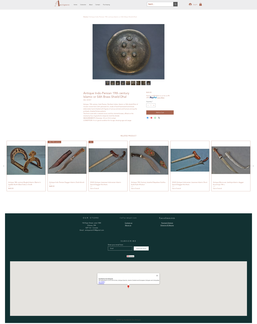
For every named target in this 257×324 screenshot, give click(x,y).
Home (85, 17)
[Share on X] (159, 118)
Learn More (160, 98)
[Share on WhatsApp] (155, 118)
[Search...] (175, 4)
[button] (200, 4)
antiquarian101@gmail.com (94, 230)
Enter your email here (115, 245)
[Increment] (154, 105)
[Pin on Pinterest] (151, 118)
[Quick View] (26, 160)
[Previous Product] (4, 166)
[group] (128, 166)
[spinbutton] (151, 105)
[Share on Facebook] (147, 118)
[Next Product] (253, 166)
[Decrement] (148, 105)
